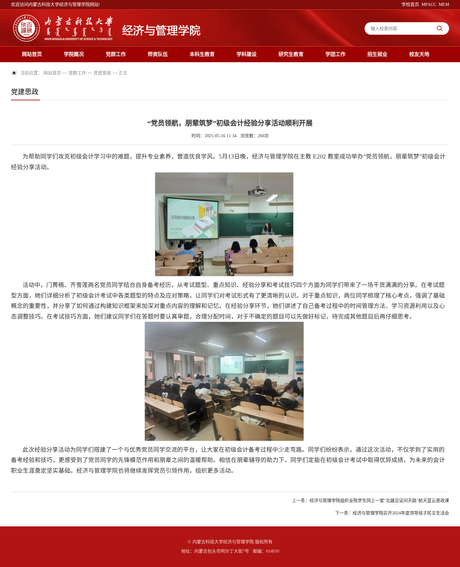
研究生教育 (291, 54)
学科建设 (247, 54)
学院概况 (74, 54)
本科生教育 (202, 54)
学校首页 (410, 4)
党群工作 (116, 54)
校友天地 (419, 54)
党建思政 (102, 73)
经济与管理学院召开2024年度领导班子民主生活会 (401, 513)
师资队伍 (158, 54)
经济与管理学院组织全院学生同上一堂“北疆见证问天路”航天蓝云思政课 (379, 500)
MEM (444, 4)
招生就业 (377, 54)
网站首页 (32, 54)
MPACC (429, 4)
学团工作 (335, 54)
